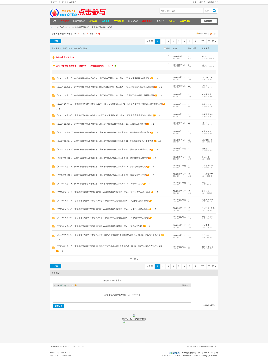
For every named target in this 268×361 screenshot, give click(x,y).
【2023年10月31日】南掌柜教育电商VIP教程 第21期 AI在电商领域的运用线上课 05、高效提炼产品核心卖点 (103, 192)
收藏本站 (72, 2)
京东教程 (160, 21)
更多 (85, 48)
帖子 (207, 11)
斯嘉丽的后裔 (207, 217)
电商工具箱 (185, 21)
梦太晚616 (206, 131)
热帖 (75, 48)
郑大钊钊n (206, 104)
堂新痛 (205, 86)
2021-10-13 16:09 (208, 58)
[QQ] (174, 353)
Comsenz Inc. (66, 356)
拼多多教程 (133, 21)
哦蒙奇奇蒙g (207, 114)
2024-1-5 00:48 (207, 79)
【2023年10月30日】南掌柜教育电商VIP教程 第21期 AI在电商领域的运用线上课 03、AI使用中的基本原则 (102, 209)
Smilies (75, 285)
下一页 (211, 41)
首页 (54, 21)
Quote (68, 285)
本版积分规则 (209, 305)
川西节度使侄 (207, 165)
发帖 (56, 41)
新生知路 (206, 191)
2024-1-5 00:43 (207, 88)
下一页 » (134, 259)
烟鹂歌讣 (206, 148)
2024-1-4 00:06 (207, 237)
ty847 (204, 123)
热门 (70, 48)
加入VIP (172, 21)
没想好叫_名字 (208, 208)
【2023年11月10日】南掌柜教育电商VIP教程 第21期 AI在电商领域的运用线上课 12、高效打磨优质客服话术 (103, 132)
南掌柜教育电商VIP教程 (102, 27)
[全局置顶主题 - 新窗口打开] (53, 58)
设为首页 (65, 2)
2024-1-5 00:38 (207, 193)
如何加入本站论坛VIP (65, 57)
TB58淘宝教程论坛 (51, 27)
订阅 (214, 33)
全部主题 (55, 48)
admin (204, 56)
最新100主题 (55, 2)
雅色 (204, 182)
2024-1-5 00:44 (207, 96)
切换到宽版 (216, 2)
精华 (80, 48)
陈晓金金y (206, 225)
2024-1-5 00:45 (207, 125)
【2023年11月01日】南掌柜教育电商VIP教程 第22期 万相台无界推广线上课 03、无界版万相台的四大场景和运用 (105, 95)
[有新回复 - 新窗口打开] (53, 79)
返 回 (151, 41)
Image (61, 285)
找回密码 (210, 2)
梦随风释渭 (206, 94)
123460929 (207, 77)
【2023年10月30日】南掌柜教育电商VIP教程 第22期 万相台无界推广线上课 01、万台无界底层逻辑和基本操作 (104, 115)
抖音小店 (105, 21)
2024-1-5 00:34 (207, 201)
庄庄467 (205, 235)
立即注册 (201, 2)
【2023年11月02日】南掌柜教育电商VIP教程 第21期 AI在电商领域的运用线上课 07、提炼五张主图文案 (101, 175)
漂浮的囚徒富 (207, 247)
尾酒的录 (206, 157)
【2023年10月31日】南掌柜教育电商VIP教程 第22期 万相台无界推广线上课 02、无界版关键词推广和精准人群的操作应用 (109, 104)
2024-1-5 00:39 (207, 106)
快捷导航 (208, 21)
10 (189, 77)
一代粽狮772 (207, 174)
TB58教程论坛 (61, 27)
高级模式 (186, 285)
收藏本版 (203, 33)
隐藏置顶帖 (168, 55)
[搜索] (214, 10)
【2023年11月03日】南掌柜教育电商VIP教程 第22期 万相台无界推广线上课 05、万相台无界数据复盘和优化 (103, 78)
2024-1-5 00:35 (207, 219)
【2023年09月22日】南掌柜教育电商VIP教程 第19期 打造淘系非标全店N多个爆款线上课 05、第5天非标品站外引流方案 (108, 235)
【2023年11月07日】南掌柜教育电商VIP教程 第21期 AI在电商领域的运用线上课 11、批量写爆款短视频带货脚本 (104, 141)
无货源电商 (119, 21)
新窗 (168, 48)
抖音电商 (93, 21)
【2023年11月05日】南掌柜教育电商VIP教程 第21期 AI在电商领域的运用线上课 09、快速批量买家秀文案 (102, 158)
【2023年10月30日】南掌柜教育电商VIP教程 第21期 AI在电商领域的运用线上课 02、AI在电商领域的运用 (102, 218)
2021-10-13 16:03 (208, 67)
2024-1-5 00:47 (207, 133)
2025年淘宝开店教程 (80, 27)
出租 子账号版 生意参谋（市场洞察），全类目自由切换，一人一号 (85, 66)
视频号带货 (147, 21)
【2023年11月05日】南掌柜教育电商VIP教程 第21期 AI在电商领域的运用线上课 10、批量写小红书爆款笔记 (103, 149)
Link (65, 285)
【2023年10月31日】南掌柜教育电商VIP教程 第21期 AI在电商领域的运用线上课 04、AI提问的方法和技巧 (102, 201)
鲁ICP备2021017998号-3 (207, 353)
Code (72, 285)
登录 (194, 2)
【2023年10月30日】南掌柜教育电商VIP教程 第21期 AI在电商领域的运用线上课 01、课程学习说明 (99, 226)
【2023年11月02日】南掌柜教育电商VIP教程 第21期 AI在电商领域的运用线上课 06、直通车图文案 (99, 183)
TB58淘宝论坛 (179, 77)
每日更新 (65, 21)
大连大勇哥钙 (207, 200)
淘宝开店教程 (79, 21)
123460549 (207, 140)
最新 (65, 48)
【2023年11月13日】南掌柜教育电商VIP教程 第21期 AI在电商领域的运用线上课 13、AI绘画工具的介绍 (101, 124)
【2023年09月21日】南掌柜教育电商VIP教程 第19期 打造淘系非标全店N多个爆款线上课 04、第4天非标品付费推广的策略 (109, 246)
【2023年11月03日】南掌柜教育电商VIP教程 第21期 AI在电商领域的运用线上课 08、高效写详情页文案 (101, 166)
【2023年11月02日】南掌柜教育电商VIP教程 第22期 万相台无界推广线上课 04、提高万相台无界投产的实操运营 (105, 87)
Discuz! (63, 353)
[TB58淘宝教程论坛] (64, 17)
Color (58, 285)
